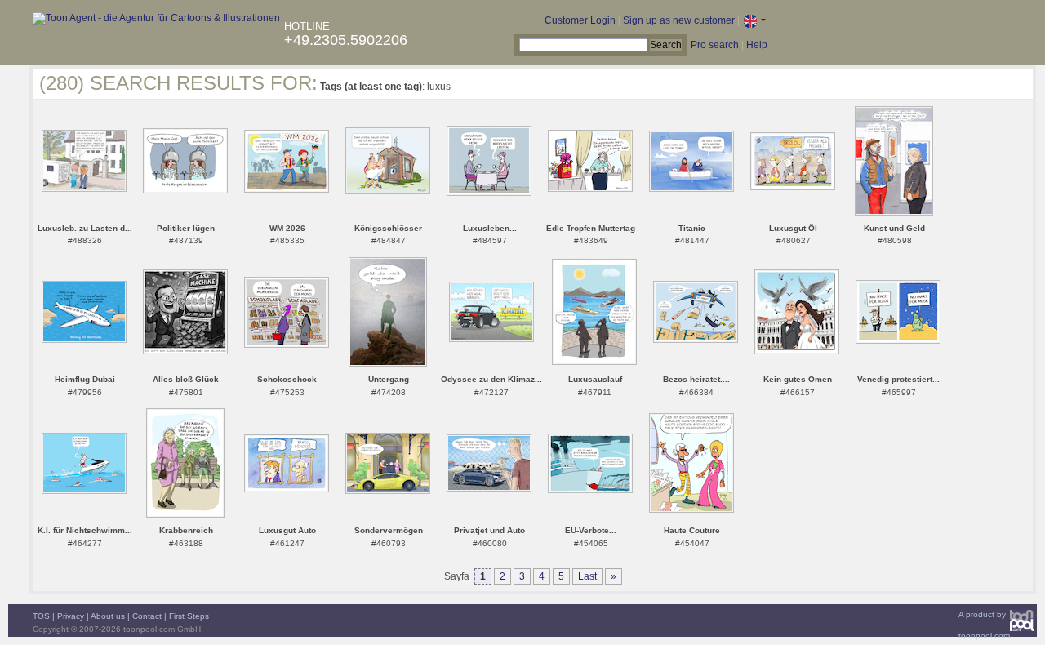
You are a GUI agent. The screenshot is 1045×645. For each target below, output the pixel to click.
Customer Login (580, 20)
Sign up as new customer (679, 20)
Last (587, 576)
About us (108, 616)
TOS (41, 616)
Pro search (715, 45)
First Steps (189, 616)
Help (756, 45)
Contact (147, 616)
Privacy (70, 616)
